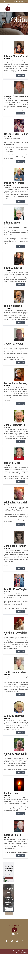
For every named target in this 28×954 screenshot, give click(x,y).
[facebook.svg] (6, 941)
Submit (9, 913)
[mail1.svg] (22, 941)
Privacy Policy (19, 952)
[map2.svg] (17, 941)
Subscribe (9, 878)
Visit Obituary (20, 75)
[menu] (26, 2)
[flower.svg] (11, 941)
